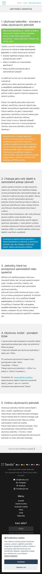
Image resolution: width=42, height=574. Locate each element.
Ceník (25, 3)
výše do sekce (20, 449)
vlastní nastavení (10, 556)
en (19, 465)
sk (34, 465)
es (24, 465)
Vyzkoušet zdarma (34, 3)
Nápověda (21, 516)
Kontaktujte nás (22, 489)
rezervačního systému (23, 377)
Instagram (22, 483)
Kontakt (21, 501)
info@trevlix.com (22, 480)
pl (39, 465)
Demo (19, 3)
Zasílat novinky (21, 504)
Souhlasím (21, 562)
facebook (22, 486)
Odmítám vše (21, 567)
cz (29, 465)
